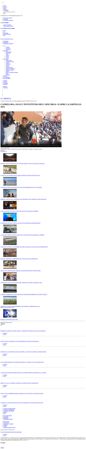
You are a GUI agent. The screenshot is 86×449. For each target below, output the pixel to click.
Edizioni (7, 47)
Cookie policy (6, 422)
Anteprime (8, 49)
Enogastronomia (9, 67)
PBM (4, 413)
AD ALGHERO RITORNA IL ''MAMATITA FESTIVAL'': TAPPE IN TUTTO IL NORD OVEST (22, 362)
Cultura (7, 55)
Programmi (5, 33)
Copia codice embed (5, 148)
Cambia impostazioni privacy (9, 427)
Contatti (5, 426)
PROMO (5, 75)
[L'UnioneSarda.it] (7, 415)
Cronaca (7, 65)
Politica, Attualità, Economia (12, 72)
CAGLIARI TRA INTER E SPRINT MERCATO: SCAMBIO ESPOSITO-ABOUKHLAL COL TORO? (23, 372)
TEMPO (5, 86)
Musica (7, 71)
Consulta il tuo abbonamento (9, 408)
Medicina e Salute (10, 69)
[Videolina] (5, 22)
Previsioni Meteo (6, 78)
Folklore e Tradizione (10, 68)
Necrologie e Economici (8, 423)
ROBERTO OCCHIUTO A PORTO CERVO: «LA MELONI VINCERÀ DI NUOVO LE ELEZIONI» (23, 330)
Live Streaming (6, 77)
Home (4, 30)
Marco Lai (3, 150)
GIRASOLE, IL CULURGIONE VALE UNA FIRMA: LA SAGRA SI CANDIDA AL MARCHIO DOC (23, 351)
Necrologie (5, 83)
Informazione (9, 51)
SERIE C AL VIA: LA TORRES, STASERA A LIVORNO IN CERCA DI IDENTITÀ (19, 383)
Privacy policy (6, 421)
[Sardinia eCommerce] (8, 20)
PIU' (4, 35)
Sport (7, 54)
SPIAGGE (5, 87)
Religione (8, 74)
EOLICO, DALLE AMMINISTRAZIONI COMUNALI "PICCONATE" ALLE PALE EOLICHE (22, 393)
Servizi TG (8, 48)
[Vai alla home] (5, 28)
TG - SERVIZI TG (6, 98)
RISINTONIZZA (7, 34)
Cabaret (7, 62)
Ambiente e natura (10, 61)
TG (4, 31)
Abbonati (5, 80)
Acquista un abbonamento (8, 409)
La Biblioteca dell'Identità (8, 410)
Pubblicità (5, 84)
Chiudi (2, 447)
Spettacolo (8, 53)
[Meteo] (4, 2)
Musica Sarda (9, 60)
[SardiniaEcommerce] (8, 419)
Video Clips (5, 59)
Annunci (5, 81)
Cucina (7, 57)
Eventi (7, 56)
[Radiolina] (5, 19)
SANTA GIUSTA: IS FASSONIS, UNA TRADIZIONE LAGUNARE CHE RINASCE (20, 341)
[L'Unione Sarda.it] (7, 17)
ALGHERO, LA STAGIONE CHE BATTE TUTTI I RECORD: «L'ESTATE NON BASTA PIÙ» (22, 402)
